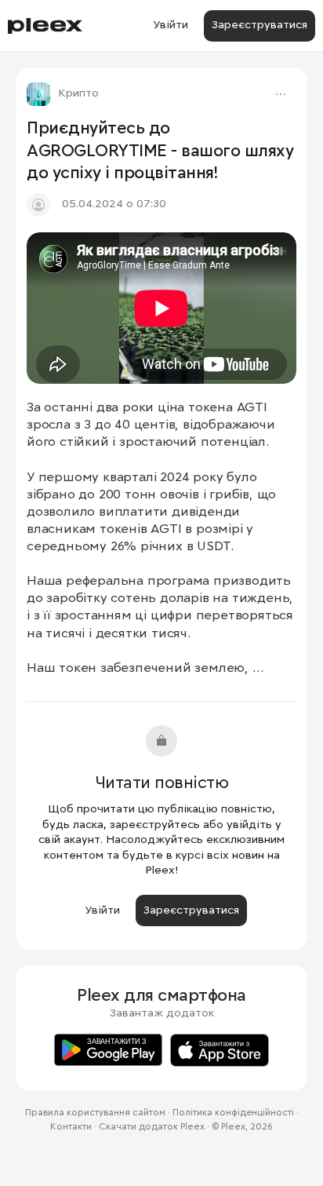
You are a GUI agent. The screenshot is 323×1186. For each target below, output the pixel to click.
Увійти (170, 25)
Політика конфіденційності (233, 1113)
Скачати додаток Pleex (152, 1127)
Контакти (71, 1127)
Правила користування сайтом (95, 1113)
